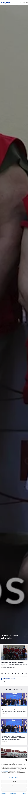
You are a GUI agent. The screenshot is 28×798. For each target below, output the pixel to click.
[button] (26, 760)
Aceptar (14, 781)
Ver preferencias (14, 790)
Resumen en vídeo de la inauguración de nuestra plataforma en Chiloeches (14, 710)
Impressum (24, 793)
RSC (6, 633)
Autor (5, 681)
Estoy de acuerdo (14, 653)
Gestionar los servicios (13, 777)
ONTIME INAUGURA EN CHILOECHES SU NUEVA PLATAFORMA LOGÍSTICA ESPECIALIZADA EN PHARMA (13, 737)
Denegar (14, 786)
